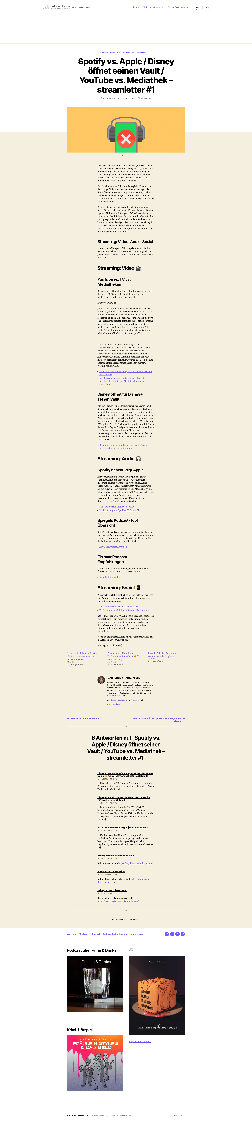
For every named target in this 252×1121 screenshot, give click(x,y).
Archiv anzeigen (114, 704)
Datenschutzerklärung (115, 934)
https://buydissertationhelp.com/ (135, 863)
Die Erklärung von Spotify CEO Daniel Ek (119, 510)
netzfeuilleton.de (81, 1115)
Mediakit (83, 934)
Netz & (136, 7)
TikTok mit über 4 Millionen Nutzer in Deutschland (124, 610)
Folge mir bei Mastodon (140, 1041)
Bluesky (114, 700)
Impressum (137, 934)
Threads (133, 700)
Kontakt (95, 934)
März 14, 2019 (130, 98)
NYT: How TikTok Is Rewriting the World (119, 606)
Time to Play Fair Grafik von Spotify (116, 507)
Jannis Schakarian (112, 98)
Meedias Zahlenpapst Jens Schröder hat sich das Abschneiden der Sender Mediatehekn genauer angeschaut (122, 381)
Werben (71, 934)
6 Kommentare (146, 98)
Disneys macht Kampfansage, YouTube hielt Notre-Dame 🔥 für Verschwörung (123, 656)
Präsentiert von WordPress (121, 1115)
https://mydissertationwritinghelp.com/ (118, 901)
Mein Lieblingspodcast (110, 577)
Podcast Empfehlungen (177, 7)
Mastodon (122, 700)
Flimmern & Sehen (107, 53)
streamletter (158, 7)
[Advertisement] (126, 29)
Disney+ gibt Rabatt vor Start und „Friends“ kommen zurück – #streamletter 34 (83, 656)
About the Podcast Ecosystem (113, 547)
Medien (146, 7)
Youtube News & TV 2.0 (142, 53)
